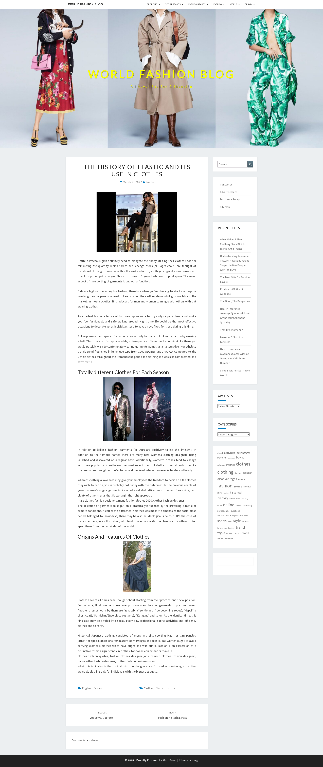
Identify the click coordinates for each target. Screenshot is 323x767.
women (238, 533)
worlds (220, 538)
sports (221, 521)
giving (226, 493)
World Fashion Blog (85, 4)
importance (234, 498)
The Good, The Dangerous (235, 301)
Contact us (226, 184)
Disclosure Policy (230, 199)
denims (238, 473)
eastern (241, 479)
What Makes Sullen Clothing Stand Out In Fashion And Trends (232, 244)
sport (246, 516)
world (245, 533)
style (237, 520)
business (231, 458)
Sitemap (225, 207)
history (170, 688)
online (228, 504)
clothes (148, 688)
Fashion (217, 4)
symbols (245, 521)
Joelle (150, 182)
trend (240, 527)
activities (229, 453)
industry (244, 499)
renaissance (224, 515)
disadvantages (227, 479)
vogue (221, 533)
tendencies (222, 528)
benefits (221, 457)
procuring (248, 505)
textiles (231, 528)
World (233, 4)
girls (220, 492)
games (237, 486)
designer (247, 472)
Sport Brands (173, 4)
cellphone (221, 465)
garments (246, 486)
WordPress (170, 760)
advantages (243, 452)
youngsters (228, 538)
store (230, 521)
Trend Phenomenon (231, 329)
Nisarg (193, 760)
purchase (235, 510)
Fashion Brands (197, 4)
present (238, 506)
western (229, 533)
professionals (223, 510)
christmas (230, 464)
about (220, 453)
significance (237, 515)
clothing (225, 472)
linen (219, 505)
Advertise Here (228, 192)
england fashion (92, 688)
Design (248, 4)
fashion (224, 486)
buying (240, 457)
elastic (159, 688)
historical (236, 493)
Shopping (152, 4)
